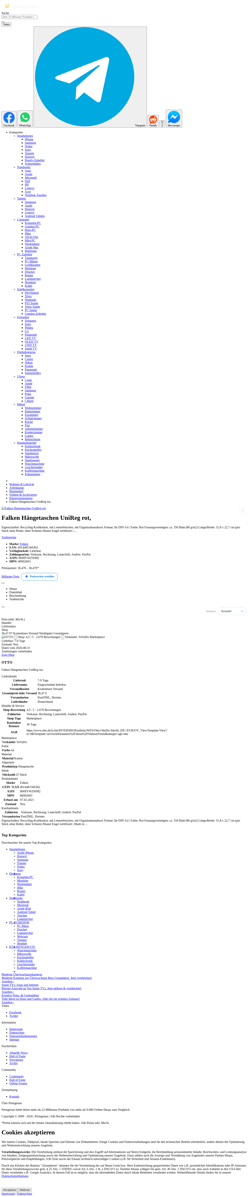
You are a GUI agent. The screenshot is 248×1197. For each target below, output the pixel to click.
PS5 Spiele (31, 303)
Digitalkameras (26, 352)
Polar (28, 394)
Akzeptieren (9, 1189)
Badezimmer (32, 411)
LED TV (30, 338)
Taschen (22, 915)
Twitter (13, 1016)
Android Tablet (26, 912)
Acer (28, 191)
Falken (24, 544)
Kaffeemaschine (35, 470)
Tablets (21, 198)
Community (16, 1076)
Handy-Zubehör (35, 160)
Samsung (30, 142)
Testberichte (9, 537)
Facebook (15, 1012)
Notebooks (23, 167)
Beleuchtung (32, 439)
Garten (29, 435)
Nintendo (30, 299)
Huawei (29, 156)
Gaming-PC (32, 226)
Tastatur (22, 940)
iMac (28, 233)
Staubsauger (32, 460)
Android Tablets (35, 216)
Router (29, 275)
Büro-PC (30, 230)
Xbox (28, 296)
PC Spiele (31, 310)
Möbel (21, 404)
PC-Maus (23, 926)
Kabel (28, 285)
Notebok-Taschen (35, 195)
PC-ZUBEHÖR (19, 922)
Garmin (29, 397)
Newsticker (16, 1059)
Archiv (13, 1063)
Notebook (23, 901)
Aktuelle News (18, 1052)
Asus (28, 170)
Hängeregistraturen (21, 498)
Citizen (29, 401)
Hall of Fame (17, 1056)
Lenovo (29, 188)
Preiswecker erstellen (42, 576)
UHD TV (31, 345)
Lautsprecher (33, 278)
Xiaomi (29, 153)
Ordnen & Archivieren (23, 494)
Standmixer (32, 453)
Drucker (30, 271)
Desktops (15, 873)
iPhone (29, 139)
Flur (27, 425)
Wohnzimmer (33, 408)
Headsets (30, 282)
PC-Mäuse (31, 261)
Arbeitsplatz (16, 487)
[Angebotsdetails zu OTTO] (15, 637)
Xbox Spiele (32, 306)
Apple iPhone (25, 852)
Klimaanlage (32, 474)
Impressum (16, 1029)
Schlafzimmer (33, 418)
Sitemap (14, 1039)
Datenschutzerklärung (15, 1176)
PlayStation (32, 292)
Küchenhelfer (33, 449)
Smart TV (31, 348)
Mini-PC (30, 240)
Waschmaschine (34, 463)
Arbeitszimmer (34, 428)
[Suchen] (3, 21)
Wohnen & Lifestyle (21, 484)
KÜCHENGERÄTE (22, 947)
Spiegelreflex (33, 373)
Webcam (22, 936)
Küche (29, 421)
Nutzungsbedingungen (23, 1036)
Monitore (30, 268)
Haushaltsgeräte (26, 442)
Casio (28, 380)
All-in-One (31, 237)
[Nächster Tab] (3, 606)
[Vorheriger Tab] (3, 583)
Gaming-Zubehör (35, 313)
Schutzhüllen (33, 163)
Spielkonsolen (25, 289)
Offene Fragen (18, 1083)
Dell (27, 181)
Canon (29, 359)
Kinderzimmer (33, 432)
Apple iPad (24, 908)
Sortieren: (211, 611)
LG (27, 331)
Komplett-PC (33, 223)
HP (27, 184)
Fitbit (28, 387)
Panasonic (31, 334)
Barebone (31, 251)
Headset (22, 943)
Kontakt (14, 1096)
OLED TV (31, 341)
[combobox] (19, 17)
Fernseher (23, 317)
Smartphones (25, 135)
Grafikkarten (32, 264)
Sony (28, 149)
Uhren (21, 376)
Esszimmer (31, 415)
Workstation (32, 244)
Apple (28, 174)
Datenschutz (16, 1032)
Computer (23, 219)
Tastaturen (31, 258)
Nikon (29, 362)
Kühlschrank (32, 446)
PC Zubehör (24, 254)
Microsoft (31, 177)
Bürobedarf (16, 491)
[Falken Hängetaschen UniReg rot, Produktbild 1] (24, 508)
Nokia (28, 146)
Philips (29, 327)
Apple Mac (32, 247)
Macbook (23, 905)
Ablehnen (25, 1189)
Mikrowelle (32, 456)
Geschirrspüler (34, 467)
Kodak (29, 366)
